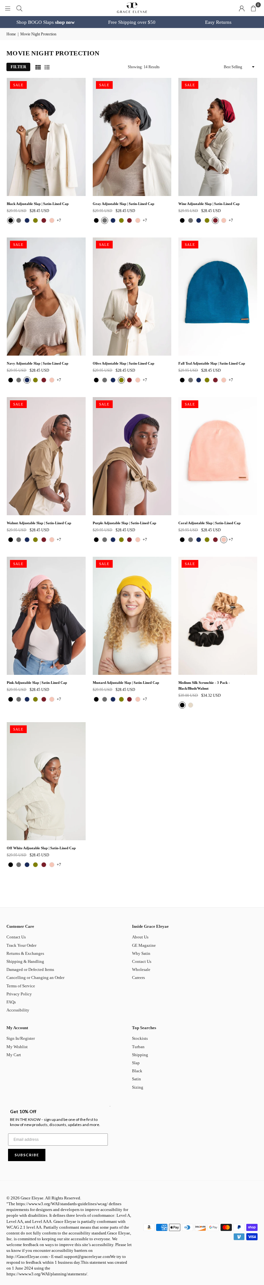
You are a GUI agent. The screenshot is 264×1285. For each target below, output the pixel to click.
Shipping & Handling (25, 961)
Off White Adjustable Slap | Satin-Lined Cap (41, 848)
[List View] (47, 67)
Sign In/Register (20, 1038)
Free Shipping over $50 (132, 22)
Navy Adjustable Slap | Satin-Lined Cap (37, 363)
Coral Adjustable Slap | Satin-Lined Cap (209, 523)
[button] (253, 8)
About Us (140, 937)
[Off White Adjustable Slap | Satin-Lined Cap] (46, 781)
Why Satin (141, 953)
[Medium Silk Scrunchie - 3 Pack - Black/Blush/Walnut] (217, 616)
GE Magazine (144, 945)
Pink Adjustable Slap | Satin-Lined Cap (37, 682)
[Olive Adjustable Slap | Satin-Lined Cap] (132, 296)
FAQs (11, 1002)
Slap (136, 1062)
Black (137, 1070)
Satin (136, 1078)
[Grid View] (37, 67)
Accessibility (17, 1010)
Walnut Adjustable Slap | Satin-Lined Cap (39, 523)
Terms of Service (20, 985)
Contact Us (16, 937)
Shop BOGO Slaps (45, 22)
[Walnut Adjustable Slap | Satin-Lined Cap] (46, 456)
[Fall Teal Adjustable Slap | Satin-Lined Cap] (217, 296)
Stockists (140, 1038)
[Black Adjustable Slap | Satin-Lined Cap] (46, 137)
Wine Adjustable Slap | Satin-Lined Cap (209, 204)
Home (11, 34)
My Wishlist (17, 1046)
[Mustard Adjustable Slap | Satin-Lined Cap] (132, 616)
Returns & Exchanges (25, 953)
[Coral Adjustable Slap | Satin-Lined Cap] (217, 456)
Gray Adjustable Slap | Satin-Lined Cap (123, 204)
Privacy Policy (19, 994)
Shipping (140, 1054)
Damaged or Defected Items (30, 969)
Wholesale (141, 969)
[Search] (19, 7)
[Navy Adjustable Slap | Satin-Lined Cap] (46, 296)
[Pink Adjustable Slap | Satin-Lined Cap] (46, 616)
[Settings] (242, 8)
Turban (138, 1046)
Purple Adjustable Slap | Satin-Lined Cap (124, 523)
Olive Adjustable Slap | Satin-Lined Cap (123, 363)
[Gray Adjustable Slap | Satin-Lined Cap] (132, 137)
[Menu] (8, 7)
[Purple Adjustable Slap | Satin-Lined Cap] (132, 456)
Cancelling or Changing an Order (35, 977)
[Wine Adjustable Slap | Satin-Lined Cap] (217, 137)
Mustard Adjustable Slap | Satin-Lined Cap (126, 682)
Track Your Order (21, 945)
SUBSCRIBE (26, 1154)
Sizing (137, 1087)
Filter (18, 66)
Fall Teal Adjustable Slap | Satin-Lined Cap (211, 363)
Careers (138, 977)
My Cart (13, 1054)
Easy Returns (218, 22)
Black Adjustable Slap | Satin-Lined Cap (38, 204)
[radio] (10, 220)
